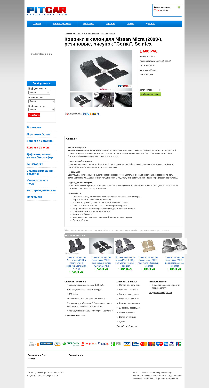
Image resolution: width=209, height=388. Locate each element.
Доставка (150, 24)
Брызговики (35, 164)
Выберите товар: (36, 106)
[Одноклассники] (91, 114)
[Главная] (47, 20)
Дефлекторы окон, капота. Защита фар (40, 156)
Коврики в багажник (40, 141)
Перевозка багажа (38, 134)
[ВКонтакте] (84, 114)
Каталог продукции (62, 24)
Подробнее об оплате (127, 326)
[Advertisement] (123, 126)
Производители (76, 355)
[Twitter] (88, 114)
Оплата (130, 24)
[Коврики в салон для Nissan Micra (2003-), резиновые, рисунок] (81, 100)
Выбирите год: (35, 98)
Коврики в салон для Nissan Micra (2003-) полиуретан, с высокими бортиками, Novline (76, 263)
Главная (37, 24)
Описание (72, 138)
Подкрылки (34, 197)
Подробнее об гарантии (160, 292)
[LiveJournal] (98, 114)
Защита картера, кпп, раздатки (40, 172)
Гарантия (110, 24)
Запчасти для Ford (37, 355)
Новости (32, 359)
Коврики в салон (38, 147)
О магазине (88, 24)
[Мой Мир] (94, 114)
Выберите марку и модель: (37, 88)
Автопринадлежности (41, 190)
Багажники (34, 127)
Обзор (156, 10)
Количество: (146, 90)
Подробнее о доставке (75, 315)
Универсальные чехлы (37, 182)
